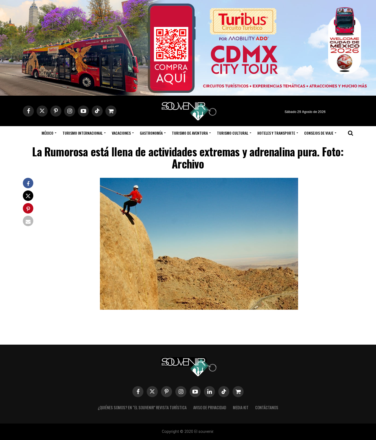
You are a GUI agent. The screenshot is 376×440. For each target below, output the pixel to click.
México (47, 133)
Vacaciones (121, 133)
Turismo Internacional (82, 133)
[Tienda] (238, 391)
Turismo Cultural (232, 133)
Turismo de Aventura (190, 133)
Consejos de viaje (318, 133)
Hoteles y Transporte (276, 133)
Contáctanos (266, 407)
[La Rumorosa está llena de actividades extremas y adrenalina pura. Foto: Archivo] (199, 308)
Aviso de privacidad (209, 407)
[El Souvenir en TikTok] (223, 391)
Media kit (241, 407)
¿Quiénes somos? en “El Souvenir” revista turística (142, 407)
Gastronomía (151, 133)
